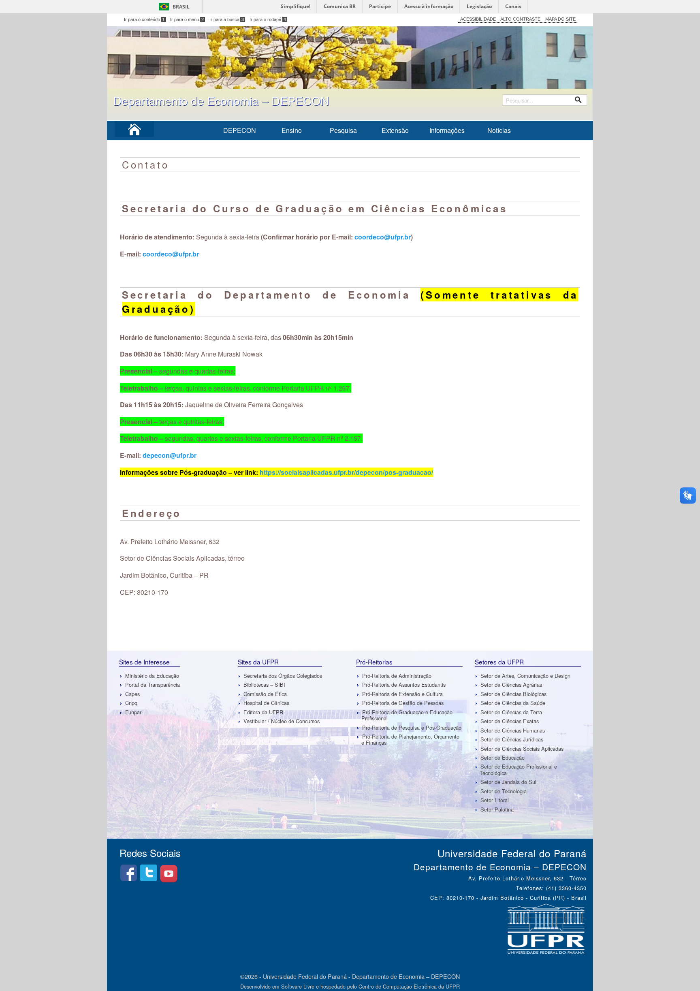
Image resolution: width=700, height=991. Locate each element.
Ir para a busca (226, 19)
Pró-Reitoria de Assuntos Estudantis (404, 684)
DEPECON (239, 130)
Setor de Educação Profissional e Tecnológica (518, 770)
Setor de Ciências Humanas (512, 730)
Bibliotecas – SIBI (264, 684)
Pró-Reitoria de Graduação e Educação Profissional (406, 715)
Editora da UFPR (263, 712)
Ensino (292, 130)
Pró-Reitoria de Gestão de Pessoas (403, 703)
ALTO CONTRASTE (520, 19)
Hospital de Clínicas (266, 703)
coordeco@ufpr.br (382, 236)
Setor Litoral (494, 800)
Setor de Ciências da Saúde (512, 703)
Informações (447, 130)
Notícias (499, 130)
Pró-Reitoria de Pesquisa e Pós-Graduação (411, 727)
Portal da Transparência (152, 684)
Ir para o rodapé (268, 19)
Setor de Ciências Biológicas (513, 694)
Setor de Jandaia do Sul (508, 782)
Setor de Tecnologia (503, 791)
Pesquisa (343, 130)
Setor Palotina (497, 809)
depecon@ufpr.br (169, 455)
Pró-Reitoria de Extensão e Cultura (402, 694)
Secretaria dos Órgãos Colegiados (282, 675)
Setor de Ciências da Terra (511, 712)
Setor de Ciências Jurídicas (511, 739)
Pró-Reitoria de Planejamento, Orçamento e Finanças (410, 739)
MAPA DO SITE (560, 19)
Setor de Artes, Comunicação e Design (525, 675)
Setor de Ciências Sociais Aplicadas (521, 748)
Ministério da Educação (152, 675)
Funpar (133, 712)
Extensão (395, 130)
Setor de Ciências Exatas (509, 721)
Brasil (181, 6)
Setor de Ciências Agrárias (511, 684)
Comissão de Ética (265, 694)
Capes (132, 694)
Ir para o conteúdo (144, 19)
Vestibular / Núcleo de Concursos (281, 721)
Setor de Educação (502, 757)
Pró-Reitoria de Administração (396, 675)
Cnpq (131, 703)
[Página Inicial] (134, 132)
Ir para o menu (187, 19)
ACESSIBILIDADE (478, 19)
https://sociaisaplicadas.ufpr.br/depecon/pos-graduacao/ (346, 472)
